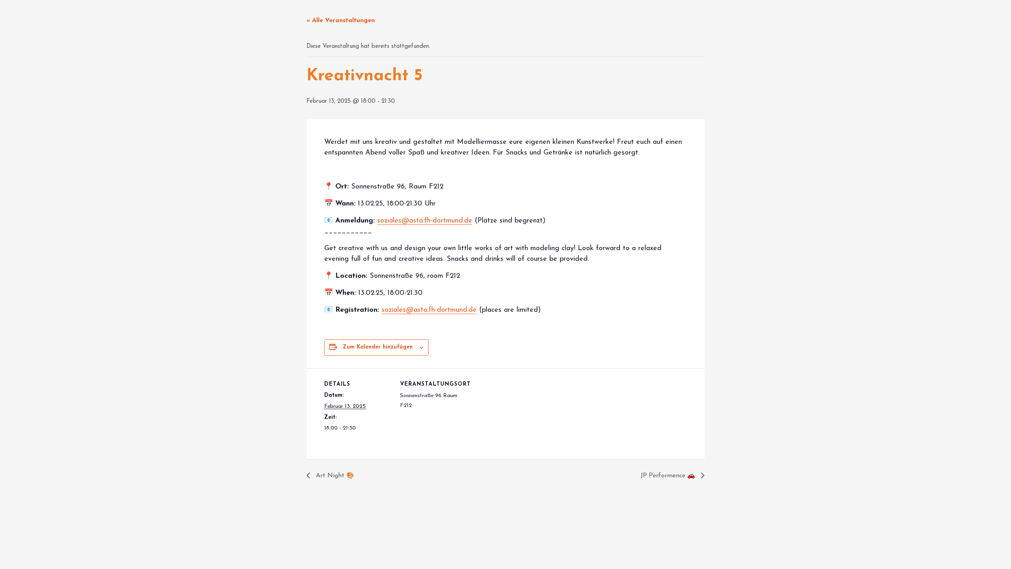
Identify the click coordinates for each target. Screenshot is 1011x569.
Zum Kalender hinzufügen (378, 347)
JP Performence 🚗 (669, 476)
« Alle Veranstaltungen (340, 20)
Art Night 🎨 (334, 476)
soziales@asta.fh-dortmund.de (424, 220)
